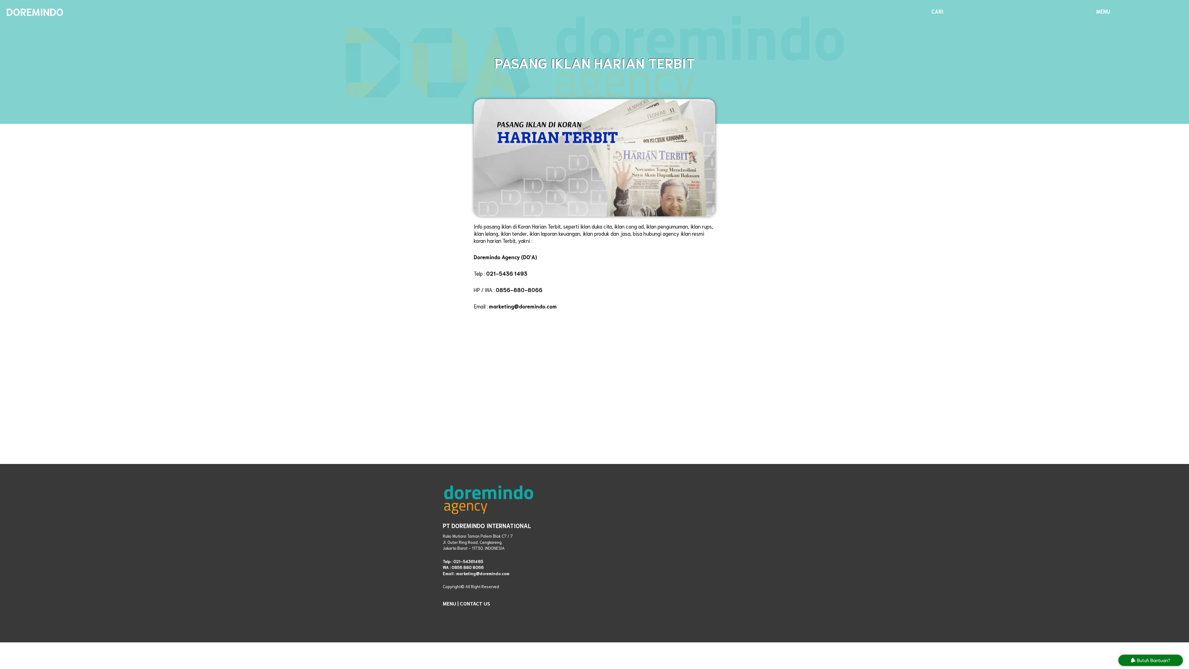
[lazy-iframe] (664, 552)
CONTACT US (475, 603)
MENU (449, 603)
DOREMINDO (34, 11)
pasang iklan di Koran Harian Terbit (522, 226)
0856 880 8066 (467, 567)
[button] (937, 11)
